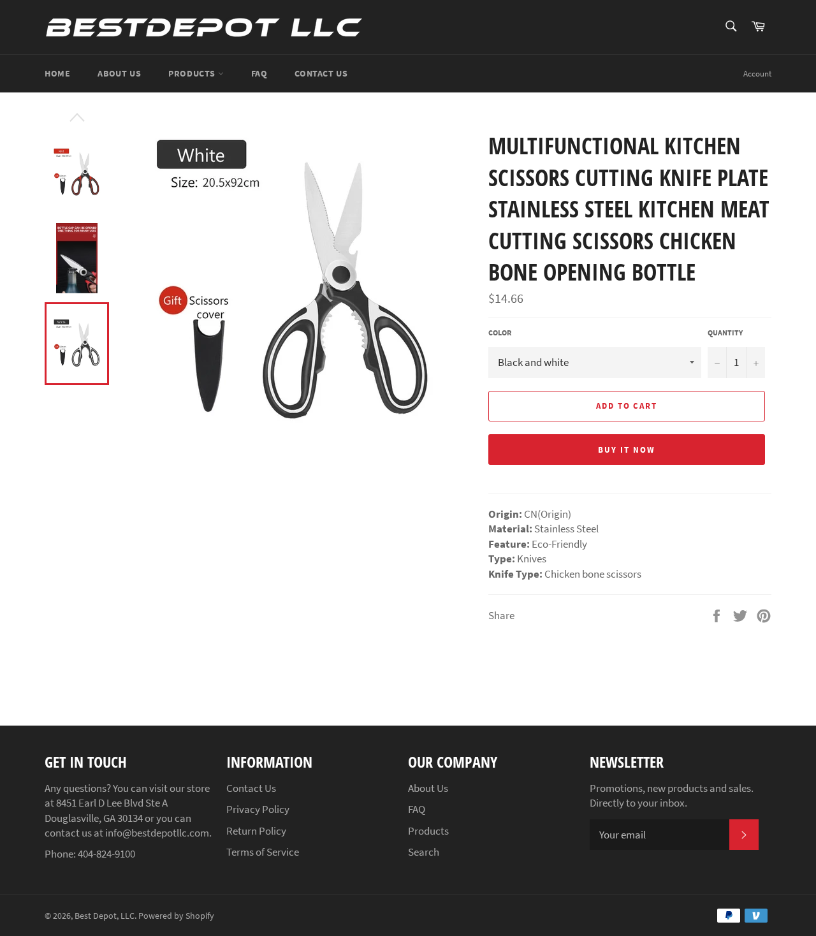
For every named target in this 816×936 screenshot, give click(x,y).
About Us (119, 73)
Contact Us (321, 73)
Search (423, 852)
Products (192, 73)
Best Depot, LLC (105, 915)
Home (57, 73)
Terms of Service (262, 852)
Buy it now (626, 449)
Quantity (725, 332)
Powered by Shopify (176, 915)
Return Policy (256, 831)
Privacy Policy (257, 809)
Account (757, 73)
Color (499, 332)
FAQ (259, 73)
